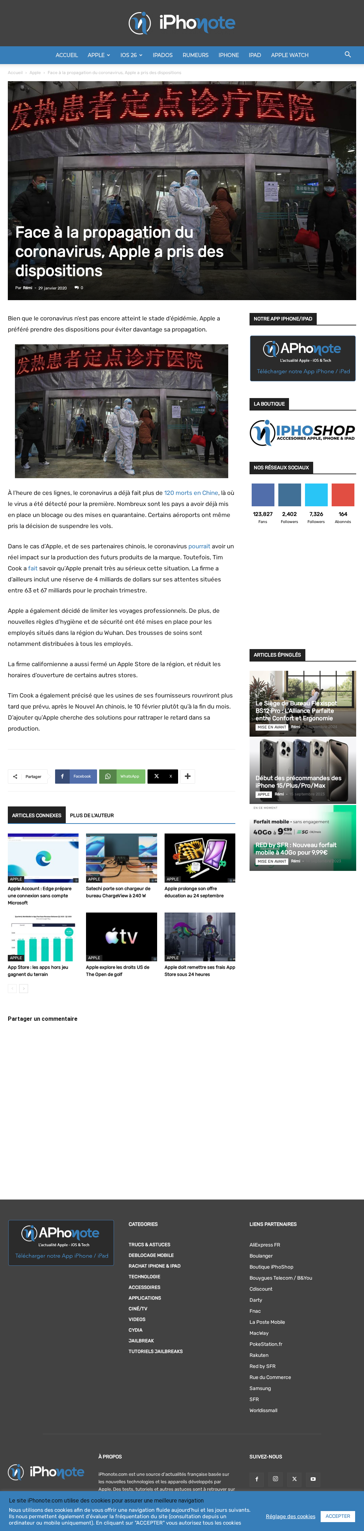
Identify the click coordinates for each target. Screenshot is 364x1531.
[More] (187, 776)
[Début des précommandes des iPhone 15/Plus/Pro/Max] (303, 771)
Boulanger (261, 1256)
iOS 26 (129, 55)
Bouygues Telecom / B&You (281, 1278)
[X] (294, 1480)
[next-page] (23, 988)
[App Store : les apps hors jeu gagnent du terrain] (43, 937)
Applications (145, 1298)
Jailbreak (141, 1340)
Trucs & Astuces (149, 1244)
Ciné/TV (138, 1308)
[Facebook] (257, 1480)
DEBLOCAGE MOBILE (151, 1255)
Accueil (67, 55)
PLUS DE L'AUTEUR (92, 815)
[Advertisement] (303, 591)
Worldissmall (263, 1410)
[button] (347, 56)
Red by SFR (262, 1366)
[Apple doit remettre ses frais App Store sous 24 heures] (200, 937)
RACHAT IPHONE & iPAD (155, 1266)
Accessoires (144, 1287)
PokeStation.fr (266, 1344)
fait (33, 568)
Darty (256, 1300)
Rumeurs (196, 55)
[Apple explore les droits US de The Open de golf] (121, 937)
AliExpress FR (265, 1245)
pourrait (199, 546)
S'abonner (342, 486)
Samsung (260, 1388)
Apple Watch (290, 55)
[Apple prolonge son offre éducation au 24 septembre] (200, 858)
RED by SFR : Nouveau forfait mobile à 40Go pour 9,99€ (296, 848)
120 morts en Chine (191, 492)
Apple (96, 55)
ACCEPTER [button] (338, 1516)
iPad (255, 55)
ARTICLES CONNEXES (36, 815)
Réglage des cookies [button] (290, 1516)
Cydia (136, 1330)
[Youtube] (313, 1480)
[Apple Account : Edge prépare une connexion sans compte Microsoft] (43, 858)
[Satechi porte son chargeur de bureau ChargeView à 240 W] (121, 858)
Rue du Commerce (270, 1377)
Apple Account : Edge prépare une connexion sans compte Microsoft (39, 895)
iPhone (229, 55)
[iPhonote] (182, 23)
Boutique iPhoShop (271, 1267)
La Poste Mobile (267, 1322)
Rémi (27, 288)
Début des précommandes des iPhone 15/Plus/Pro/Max (299, 781)
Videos (137, 1319)
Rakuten (259, 1355)
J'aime (263, 486)
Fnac (255, 1311)
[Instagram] (275, 1479)
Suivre (289, 486)
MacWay (259, 1333)
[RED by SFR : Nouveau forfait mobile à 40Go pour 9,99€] (303, 838)
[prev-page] (12, 988)
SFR (254, 1399)
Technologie (144, 1276)
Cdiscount (261, 1289)
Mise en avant (272, 727)
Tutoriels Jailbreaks (156, 1351)
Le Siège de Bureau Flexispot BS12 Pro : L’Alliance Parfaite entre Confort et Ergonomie (296, 711)
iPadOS (163, 55)
